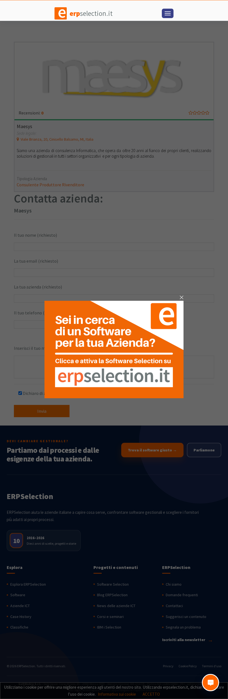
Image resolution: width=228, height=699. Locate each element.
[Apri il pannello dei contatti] (210, 682)
